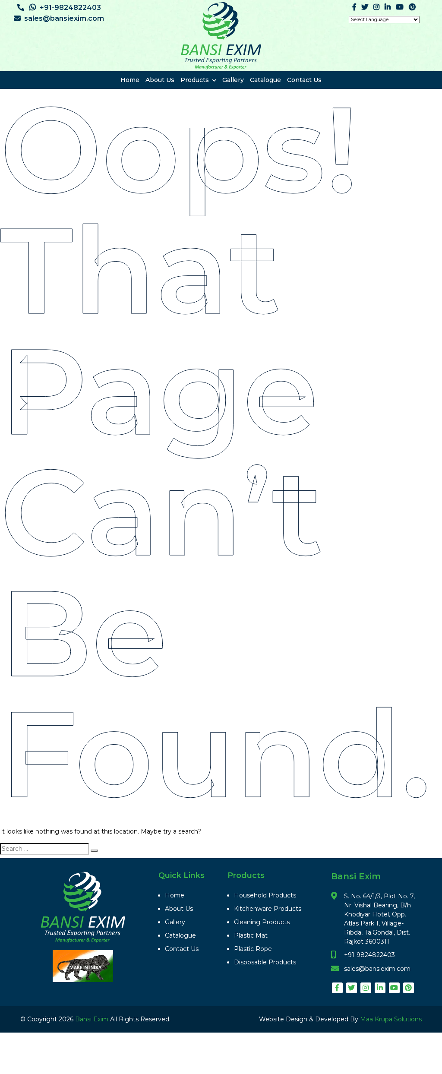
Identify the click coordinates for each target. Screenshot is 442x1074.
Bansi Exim (92, 1019)
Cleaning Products (262, 922)
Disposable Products (265, 962)
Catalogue (265, 80)
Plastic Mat (251, 935)
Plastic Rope (253, 949)
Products (194, 80)
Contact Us (304, 80)
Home (129, 80)
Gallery (233, 80)
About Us (159, 80)
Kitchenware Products (267, 909)
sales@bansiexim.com (64, 18)
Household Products (265, 895)
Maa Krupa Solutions (391, 1019)
